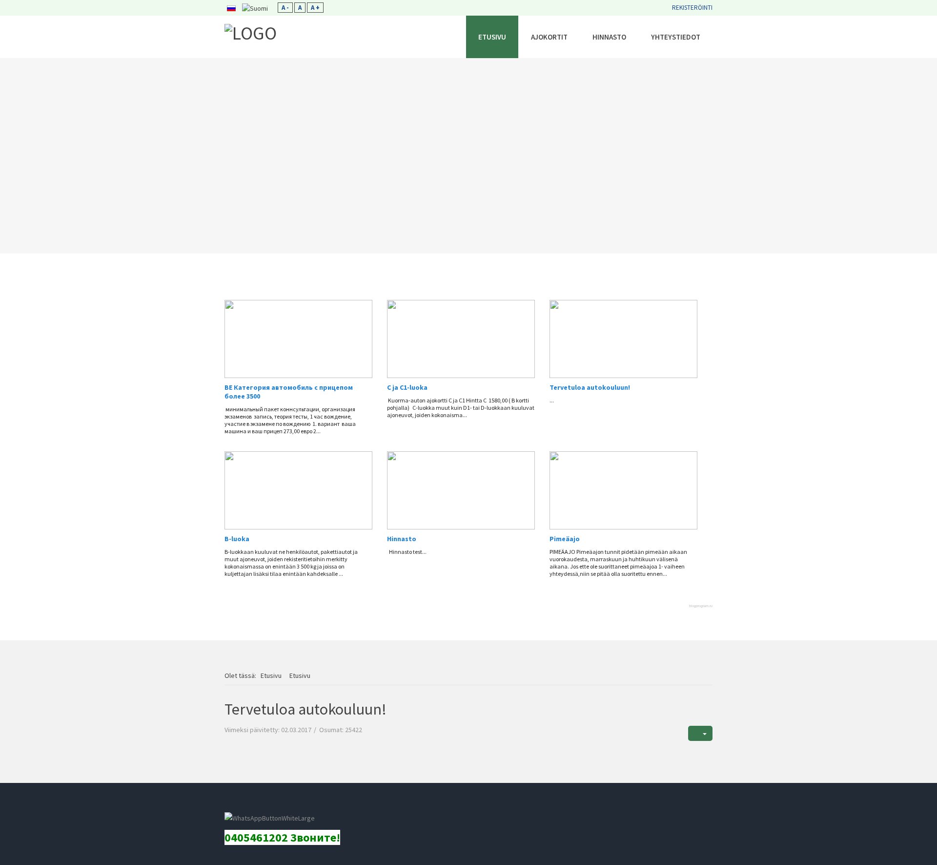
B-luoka (236, 538)
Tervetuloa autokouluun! (590, 387)
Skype (278, 803)
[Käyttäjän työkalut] (700, 733)
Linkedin (257, 803)
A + (315, 7)
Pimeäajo (565, 538)
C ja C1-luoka (407, 387)
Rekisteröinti (692, 7)
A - (285, 7)
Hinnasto (401, 538)
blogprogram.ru (701, 606)
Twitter (300, 803)
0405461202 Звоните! (282, 837)
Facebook (235, 803)
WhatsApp (322, 803)
